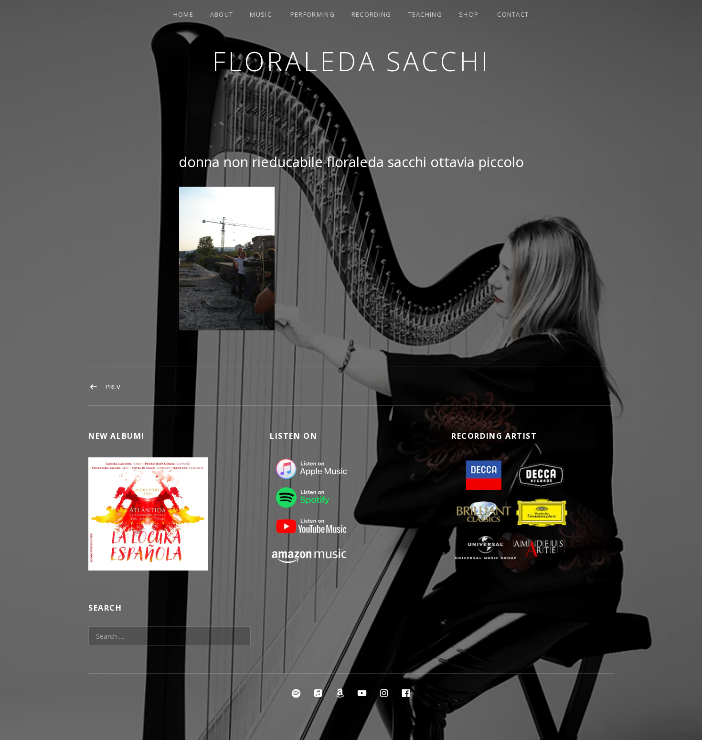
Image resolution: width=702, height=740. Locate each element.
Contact (513, 14)
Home (183, 14)
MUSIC (261, 14)
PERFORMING (312, 14)
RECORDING (371, 14)
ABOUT (222, 14)
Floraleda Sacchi (351, 61)
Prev (113, 386)
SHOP (469, 14)
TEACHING (425, 14)
